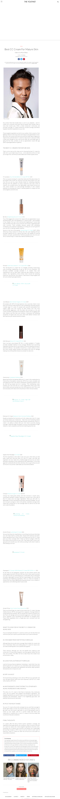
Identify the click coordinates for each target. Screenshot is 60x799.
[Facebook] (19, 59)
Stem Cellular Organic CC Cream (18, 302)
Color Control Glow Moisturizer (18, 608)
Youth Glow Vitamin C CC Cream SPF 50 (17, 265)
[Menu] (1, 1)
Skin (21, 46)
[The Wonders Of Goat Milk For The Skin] (9, 776)
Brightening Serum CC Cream (14, 217)
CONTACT (16, 796)
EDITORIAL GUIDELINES (37, 796)
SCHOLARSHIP (8, 796)
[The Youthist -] (30, 2)
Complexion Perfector (14, 377)
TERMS (28, 796)
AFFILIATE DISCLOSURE (50, 796)
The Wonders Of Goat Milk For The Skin (8, 778)
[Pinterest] (24, 59)
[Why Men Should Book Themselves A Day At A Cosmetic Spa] (33, 776)
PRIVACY (22, 796)
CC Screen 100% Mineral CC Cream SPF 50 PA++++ (22, 570)
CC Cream (17, 454)
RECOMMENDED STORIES (21, 760)
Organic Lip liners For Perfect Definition (20, 778)
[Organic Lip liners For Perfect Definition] (21, 776)
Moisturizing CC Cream (27, 230)
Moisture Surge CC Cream (14, 493)
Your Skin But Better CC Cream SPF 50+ (20, 177)
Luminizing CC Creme (16, 532)
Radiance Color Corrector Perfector (22, 416)
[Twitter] (21, 59)
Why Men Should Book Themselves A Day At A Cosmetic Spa (32, 779)
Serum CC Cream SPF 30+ (16, 341)
